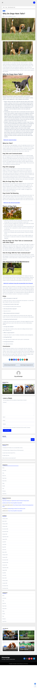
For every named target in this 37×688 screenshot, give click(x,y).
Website (4, 424)
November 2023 (5, 531)
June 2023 (4, 544)
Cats (3, 600)
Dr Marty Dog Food (5, 455)
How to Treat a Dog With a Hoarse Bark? (15, 502)
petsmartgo (7, 16)
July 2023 (4, 541)
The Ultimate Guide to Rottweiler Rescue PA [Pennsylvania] (12, 450)
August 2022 (4, 570)
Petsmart (4, 491)
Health (3, 613)
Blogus (21, 663)
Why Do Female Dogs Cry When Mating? (29, 389)
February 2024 (5, 523)
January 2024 (4, 526)
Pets (3, 488)
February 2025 (5, 518)
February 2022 (5, 580)
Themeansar (26, 663)
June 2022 (4, 575)
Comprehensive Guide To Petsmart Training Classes (20, 500)
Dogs (5, 386)
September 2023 (5, 536)
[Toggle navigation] (2, 2)
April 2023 (4, 549)
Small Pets (4, 493)
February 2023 (5, 554)
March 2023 (4, 552)
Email (4, 420)
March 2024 (4, 521)
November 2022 (5, 562)
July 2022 (4, 572)
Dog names (4, 480)
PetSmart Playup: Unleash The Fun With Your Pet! (16, 508)
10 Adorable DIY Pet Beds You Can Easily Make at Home (12, 447)
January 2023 (4, 557)
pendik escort (4, 502)
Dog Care (4, 475)
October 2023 (4, 534)
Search (4, 436)
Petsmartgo (6, 657)
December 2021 (5, 585)
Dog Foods (4, 478)
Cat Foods (4, 470)
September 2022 (5, 567)
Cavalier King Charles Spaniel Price (18, 389)
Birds (3, 467)
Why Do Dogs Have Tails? (14, 14)
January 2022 (4, 583)
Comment (5, 402)
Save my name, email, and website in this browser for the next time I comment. (17, 427)
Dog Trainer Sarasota (6, 500)
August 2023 (4, 539)
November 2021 (5, 588)
